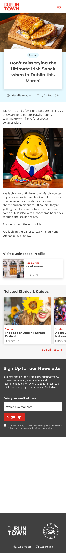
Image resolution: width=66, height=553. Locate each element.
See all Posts (50, 349)
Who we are (25, 546)
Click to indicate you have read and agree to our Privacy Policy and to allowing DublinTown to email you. (35, 427)
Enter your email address (20, 398)
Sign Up (14, 417)
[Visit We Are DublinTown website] (51, 531)
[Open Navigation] (59, 6)
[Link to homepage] (12, 7)
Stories (32, 54)
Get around (46, 546)
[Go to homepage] (18, 531)
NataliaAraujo (21, 95)
